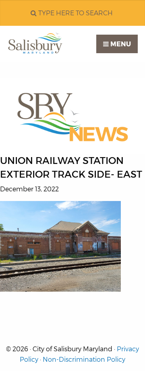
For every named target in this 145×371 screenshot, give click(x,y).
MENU (120, 44)
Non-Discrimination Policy (84, 359)
